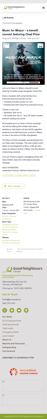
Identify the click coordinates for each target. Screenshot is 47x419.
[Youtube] (19, 310)
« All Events (8, 18)
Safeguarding (9, 347)
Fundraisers (6, 219)
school (4, 235)
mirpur (14, 232)
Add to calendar (14, 186)
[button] (43, 8)
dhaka (4, 230)
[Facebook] (12, 310)
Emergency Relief (10, 332)
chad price (13, 227)
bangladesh (7, 225)
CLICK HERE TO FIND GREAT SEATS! (19, 175)
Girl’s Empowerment (11, 321)
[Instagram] (4, 310)
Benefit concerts (9, 216)
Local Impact (8, 336)
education (12, 230)
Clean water (7, 328)
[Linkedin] (26, 310)
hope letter (6, 232)
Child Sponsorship (10, 324)
